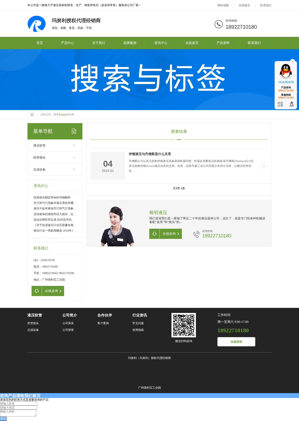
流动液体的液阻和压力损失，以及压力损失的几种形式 (68, 214)
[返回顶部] (292, 104)
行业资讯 (139, 315)
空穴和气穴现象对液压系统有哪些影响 (58, 202)
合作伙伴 (104, 315)
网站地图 (223, 5)
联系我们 (266, 5)
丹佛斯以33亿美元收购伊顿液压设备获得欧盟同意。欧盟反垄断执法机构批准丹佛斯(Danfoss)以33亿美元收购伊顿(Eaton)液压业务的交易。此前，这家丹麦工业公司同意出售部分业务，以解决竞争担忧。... (191, 166)
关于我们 (98, 43)
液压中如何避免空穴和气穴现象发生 (56, 208)
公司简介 (69, 315)
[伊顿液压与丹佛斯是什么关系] (263, 166)
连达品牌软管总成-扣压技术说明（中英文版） (63, 219)
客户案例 (103, 323)
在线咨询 (236, 341)
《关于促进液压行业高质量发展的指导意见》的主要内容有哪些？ (75, 225)
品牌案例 (129, 43)
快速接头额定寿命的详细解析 (52, 197)
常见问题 (138, 323)
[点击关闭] (292, 61)
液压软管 (39, 145)
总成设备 (39, 169)
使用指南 (138, 329)
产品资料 (223, 43)
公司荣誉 (68, 329)
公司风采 (68, 323)
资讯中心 (160, 43)
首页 (39, 43)
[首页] (32, 114)
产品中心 (67, 43)
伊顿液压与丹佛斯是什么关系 (150, 154)
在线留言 (244, 5)
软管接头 (39, 157)
